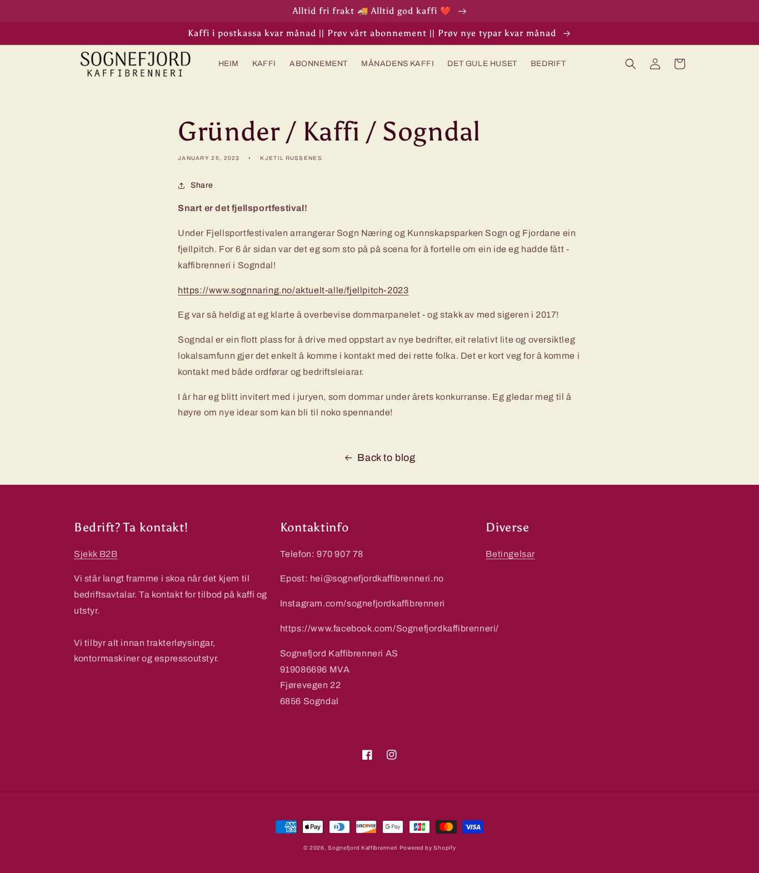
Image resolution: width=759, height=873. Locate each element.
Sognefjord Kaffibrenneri (362, 848)
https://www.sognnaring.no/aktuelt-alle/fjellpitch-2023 (293, 290)
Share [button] (202, 185)
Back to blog (386, 457)
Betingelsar (510, 554)
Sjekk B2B (95, 554)
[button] (630, 64)
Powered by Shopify (428, 848)
